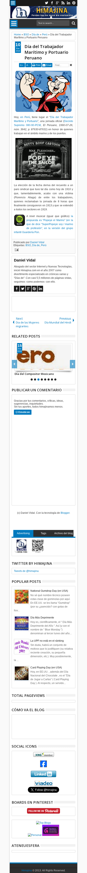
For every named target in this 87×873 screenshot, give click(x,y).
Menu (13, 3)
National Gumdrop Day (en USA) (49, 590)
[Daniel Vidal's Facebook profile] (43, 766)
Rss (63, 3)
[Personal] (35, 835)
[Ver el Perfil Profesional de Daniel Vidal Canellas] (44, 784)
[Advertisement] (49, 303)
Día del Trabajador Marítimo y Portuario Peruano (46, 52)
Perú (43, 245)
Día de (36, 245)
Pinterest (74, 3)
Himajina (27, 870)
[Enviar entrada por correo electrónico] (16, 250)
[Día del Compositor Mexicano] (43, 357)
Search (73, 23)
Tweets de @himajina (26, 571)
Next (14, 364)
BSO (28, 245)
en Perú (25, 117)
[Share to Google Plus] (27, 367)
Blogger (65, 512)
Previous (72, 364)
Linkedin (68, 3)
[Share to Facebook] (18, 367)
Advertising (23, 533)
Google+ (57, 3)
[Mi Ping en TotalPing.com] (50, 835)
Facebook (52, 3)
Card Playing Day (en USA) (46, 667)
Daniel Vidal (37, 242)
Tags (43, 533)
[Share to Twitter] (22, 367)
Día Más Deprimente (42, 617)
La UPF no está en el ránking (47, 640)
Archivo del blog (63, 533)
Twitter (46, 3)
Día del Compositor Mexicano (34, 374)
